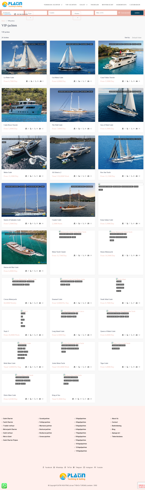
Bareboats (122, 5)
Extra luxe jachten (57, 139)
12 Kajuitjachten (81, 447)
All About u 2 (56, 172)
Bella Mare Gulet (9, 363)
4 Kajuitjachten (81, 422)
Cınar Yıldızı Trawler (107, 77)
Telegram (78, 467)
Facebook (48, 467)
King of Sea (56, 395)
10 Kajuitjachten (81, 444)
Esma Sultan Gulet (106, 220)
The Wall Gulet (57, 125)
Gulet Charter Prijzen (10, 440)
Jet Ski (134, 44)
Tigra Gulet (104, 363)
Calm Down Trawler (11, 125)
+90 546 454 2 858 (22, 14)
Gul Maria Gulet (57, 77)
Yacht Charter (8, 422)
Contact (115, 422)
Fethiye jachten (44, 422)
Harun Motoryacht (106, 252)
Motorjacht (107, 5)
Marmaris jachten (45, 426)
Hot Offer (84, 91)
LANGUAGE (7, 14)
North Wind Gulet (106, 299)
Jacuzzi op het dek (30, 91)
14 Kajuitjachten (81, 451)
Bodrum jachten (45, 429)
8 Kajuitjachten (81, 436)
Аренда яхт (116, 433)
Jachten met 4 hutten (29, 44)
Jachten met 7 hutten (105, 186)
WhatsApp (59, 467)
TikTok (69, 467)
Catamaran (135, 5)
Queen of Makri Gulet (107, 331)
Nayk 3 (6, 331)
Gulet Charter (8, 418)
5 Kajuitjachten (81, 426)
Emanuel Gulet (57, 299)
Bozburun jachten (45, 433)
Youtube (100, 467)
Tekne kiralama (117, 436)
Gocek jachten (44, 418)
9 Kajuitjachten (81, 440)
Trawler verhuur (8, 426)
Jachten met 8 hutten (12, 186)
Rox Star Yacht (105, 172)
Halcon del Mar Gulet (11, 267)
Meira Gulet (8, 172)
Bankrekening (116, 426)
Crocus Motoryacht (10, 299)
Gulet (82, 5)
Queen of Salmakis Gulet (12, 220)
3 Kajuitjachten (81, 418)
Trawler (95, 5)
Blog (113, 429)
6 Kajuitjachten (81, 429)
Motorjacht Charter (10, 429)
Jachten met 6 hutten (73, 44)
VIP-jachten (71, 5)
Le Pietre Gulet (9, 77)
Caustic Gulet (56, 220)
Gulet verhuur (8, 433)
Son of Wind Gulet (106, 125)
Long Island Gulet (58, 331)
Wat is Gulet (7, 436)
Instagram (89, 467)
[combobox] (136, 39)
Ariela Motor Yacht (58, 363)
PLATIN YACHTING (62, 485)
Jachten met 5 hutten (116, 44)
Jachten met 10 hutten (70, 377)
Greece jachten (44, 436)
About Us (115, 418)
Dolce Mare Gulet (10, 395)
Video (90, 44)
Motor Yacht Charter (59, 252)
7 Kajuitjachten (81, 433)
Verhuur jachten (52, 5)
